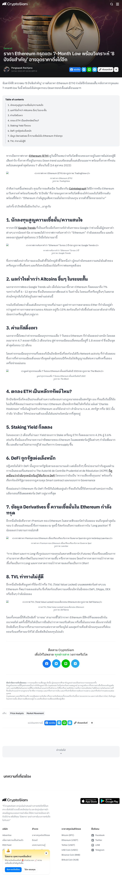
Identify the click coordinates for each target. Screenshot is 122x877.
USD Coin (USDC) (70, 850)
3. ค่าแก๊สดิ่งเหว (15, 115)
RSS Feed (6, 845)
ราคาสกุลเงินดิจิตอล (41, 835)
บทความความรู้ (38, 845)
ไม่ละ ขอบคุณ (30, 869)
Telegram (99, 850)
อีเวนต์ (34, 840)
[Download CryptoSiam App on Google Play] (109, 801)
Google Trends (27, 228)
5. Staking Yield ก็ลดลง (19, 126)
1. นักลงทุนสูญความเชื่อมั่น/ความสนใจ (25, 105)
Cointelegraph (77, 189)
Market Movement (35, 713)
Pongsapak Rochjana (21, 68)
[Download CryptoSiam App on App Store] (89, 801)
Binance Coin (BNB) (71, 854)
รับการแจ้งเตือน (13, 869)
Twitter (98, 840)
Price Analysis (17, 713)
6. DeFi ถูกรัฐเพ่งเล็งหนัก (19, 131)
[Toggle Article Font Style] (116, 69)
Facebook (100, 835)
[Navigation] (117, 4)
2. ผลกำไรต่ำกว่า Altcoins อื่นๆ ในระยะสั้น (27, 110)
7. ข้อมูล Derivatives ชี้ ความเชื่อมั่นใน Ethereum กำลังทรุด (35, 136)
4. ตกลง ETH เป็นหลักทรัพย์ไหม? (23, 121)
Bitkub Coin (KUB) (70, 859)
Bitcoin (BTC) (68, 835)
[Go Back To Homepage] (15, 4)
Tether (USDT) (68, 845)
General (8, 48)
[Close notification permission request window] (46, 853)
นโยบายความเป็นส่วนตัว (12, 840)
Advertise (6, 835)
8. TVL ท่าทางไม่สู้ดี (17, 141)
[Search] (112, 4)
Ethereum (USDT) (70, 840)
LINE (97, 845)
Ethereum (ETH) (39, 156)
